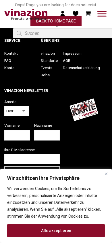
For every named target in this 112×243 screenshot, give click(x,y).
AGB (66, 60)
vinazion (48, 53)
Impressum (72, 53)
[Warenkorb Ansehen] (88, 13)
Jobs (45, 75)
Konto (9, 67)
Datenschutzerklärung (81, 67)
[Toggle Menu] (102, 13)
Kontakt (11, 53)
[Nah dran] (106, 173)
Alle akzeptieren (56, 230)
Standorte (49, 60)
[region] (56, 206)
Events (46, 67)
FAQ (7, 60)
